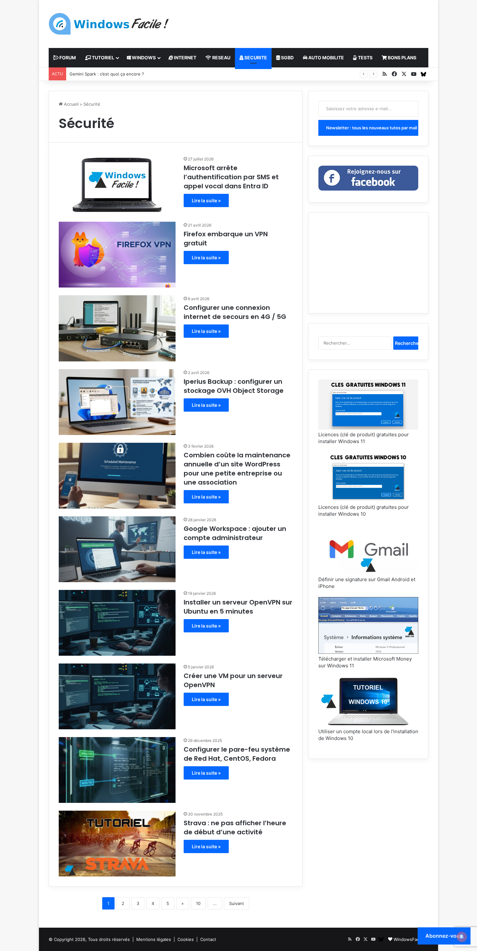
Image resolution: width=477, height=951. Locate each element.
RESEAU (220, 57)
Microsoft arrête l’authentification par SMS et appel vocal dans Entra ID (231, 177)
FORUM (67, 57)
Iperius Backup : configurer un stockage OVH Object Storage (234, 386)
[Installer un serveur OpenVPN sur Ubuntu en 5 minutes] (117, 623)
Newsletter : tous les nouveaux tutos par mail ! (372, 127)
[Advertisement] (303, 21)
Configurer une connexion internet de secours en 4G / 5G (235, 312)
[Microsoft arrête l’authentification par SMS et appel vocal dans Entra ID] (117, 185)
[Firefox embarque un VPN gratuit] (117, 255)
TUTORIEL (102, 57)
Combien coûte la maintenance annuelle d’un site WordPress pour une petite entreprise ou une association (237, 469)
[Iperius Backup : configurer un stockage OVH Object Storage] (117, 402)
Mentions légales (153, 939)
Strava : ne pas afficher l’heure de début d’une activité (235, 827)
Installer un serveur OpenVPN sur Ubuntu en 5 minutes (238, 607)
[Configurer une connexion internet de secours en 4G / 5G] (117, 328)
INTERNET (184, 57)
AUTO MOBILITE (325, 57)
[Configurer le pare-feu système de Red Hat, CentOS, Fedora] (117, 770)
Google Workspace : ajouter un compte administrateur (235, 533)
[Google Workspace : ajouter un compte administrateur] (117, 549)
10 (198, 903)
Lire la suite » (206, 200)
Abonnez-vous (444, 936)
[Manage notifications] (462, 937)
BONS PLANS (401, 57)
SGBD (287, 57)
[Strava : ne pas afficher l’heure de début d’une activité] (117, 843)
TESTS (365, 57)
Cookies (185, 939)
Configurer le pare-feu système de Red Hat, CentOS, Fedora (237, 754)
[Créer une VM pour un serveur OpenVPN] (117, 696)
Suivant (236, 903)
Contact (208, 939)
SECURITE (255, 57)
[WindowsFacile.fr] (109, 24)
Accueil (71, 104)
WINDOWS (143, 57)
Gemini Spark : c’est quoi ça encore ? (106, 73)
